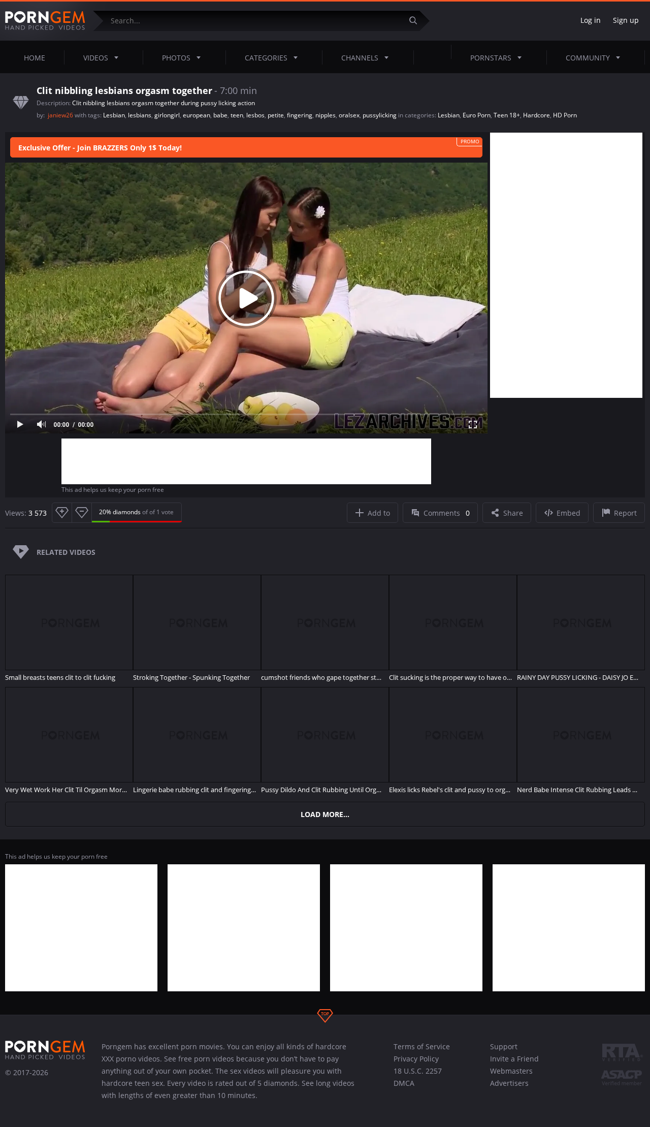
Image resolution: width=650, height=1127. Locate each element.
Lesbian (114, 115)
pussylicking (380, 115)
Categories (266, 57)
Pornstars (490, 57)
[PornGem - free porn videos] (45, 20)
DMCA (404, 1083)
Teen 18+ (507, 115)
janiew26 (61, 115)
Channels (359, 57)
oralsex (349, 115)
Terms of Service (422, 1046)
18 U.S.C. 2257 (418, 1071)
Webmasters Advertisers (511, 1077)
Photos (176, 57)
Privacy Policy (416, 1058)
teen (237, 115)
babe (220, 115)
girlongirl (167, 115)
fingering (299, 115)
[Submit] (417, 20)
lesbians (139, 115)
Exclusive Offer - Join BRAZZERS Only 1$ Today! (100, 147)
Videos (95, 57)
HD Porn (565, 115)
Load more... (325, 814)
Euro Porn (477, 115)
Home (34, 57)
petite (276, 115)
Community (588, 57)
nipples (325, 115)
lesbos (255, 115)
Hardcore (536, 115)
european (196, 115)
